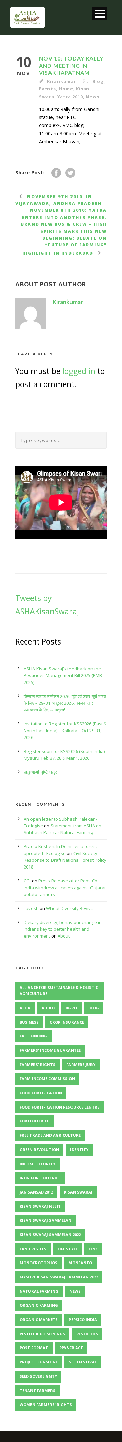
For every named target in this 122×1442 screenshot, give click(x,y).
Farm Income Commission (47, 1078)
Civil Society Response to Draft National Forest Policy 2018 (65, 860)
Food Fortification (41, 1092)
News (92, 96)
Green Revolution (39, 1149)
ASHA (25, 1007)
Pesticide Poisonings (42, 1333)
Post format (34, 1347)
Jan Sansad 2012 (36, 1192)
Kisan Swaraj (78, 1192)
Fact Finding (33, 1035)
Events (47, 89)
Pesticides (87, 1333)
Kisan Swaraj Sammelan (46, 1220)
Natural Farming (39, 1291)
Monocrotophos (38, 1262)
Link (93, 1248)
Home (66, 89)
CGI (27, 881)
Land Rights (33, 1248)
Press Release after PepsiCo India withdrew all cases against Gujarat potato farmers (65, 887)
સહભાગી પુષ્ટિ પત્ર (40, 772)
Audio (48, 1007)
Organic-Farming (39, 1305)
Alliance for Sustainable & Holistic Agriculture (59, 990)
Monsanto (80, 1262)
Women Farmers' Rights (46, 1404)
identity (79, 1149)
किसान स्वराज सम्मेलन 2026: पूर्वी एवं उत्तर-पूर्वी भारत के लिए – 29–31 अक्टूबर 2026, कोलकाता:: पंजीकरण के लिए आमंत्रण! (65, 703)
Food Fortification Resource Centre (59, 1107)
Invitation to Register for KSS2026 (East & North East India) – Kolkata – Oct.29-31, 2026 (65, 730)
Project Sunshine (39, 1361)
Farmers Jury (80, 1064)
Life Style (68, 1248)
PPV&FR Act (71, 1347)
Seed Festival (83, 1361)
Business (29, 1022)
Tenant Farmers (37, 1390)
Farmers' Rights (37, 1064)
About (64, 936)
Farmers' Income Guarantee (50, 1050)
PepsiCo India (83, 1319)
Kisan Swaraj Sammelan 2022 (50, 1234)
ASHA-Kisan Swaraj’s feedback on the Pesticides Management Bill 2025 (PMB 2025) (63, 675)
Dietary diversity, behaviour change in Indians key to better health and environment (63, 929)
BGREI (71, 1007)
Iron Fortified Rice (40, 1177)
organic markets (39, 1319)
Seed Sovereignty (38, 1376)
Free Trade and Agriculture (50, 1135)
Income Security (37, 1163)
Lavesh (31, 908)
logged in (78, 370)
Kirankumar (61, 81)
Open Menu (99, 13)
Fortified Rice (34, 1120)
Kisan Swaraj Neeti (40, 1206)
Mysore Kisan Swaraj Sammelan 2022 (59, 1277)
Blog (98, 81)
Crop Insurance (67, 1022)
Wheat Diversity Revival (70, 908)
